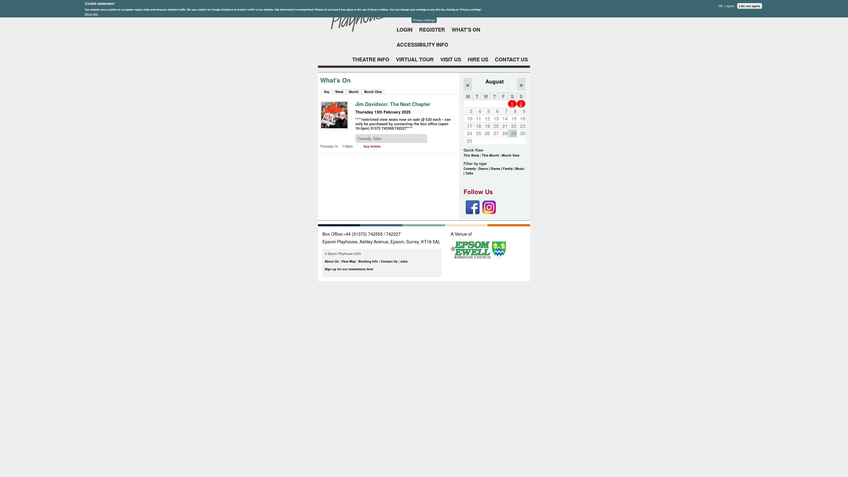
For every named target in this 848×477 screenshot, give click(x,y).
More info (91, 14)
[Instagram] (489, 213)
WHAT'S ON (466, 29)
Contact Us (389, 261)
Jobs (404, 261)
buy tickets (372, 146)
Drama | (497, 168)
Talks (469, 173)
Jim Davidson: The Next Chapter (392, 104)
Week (339, 91)
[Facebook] (473, 213)
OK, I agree (726, 6)
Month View (373, 91)
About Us (332, 261)
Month (354, 91)
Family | (509, 168)
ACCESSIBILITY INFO (422, 44)
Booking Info (368, 261)
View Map (349, 261)
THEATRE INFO (370, 59)
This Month (490, 155)
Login (405, 29)
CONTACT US (511, 59)
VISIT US (450, 59)
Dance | (485, 168)
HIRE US (478, 59)
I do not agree (749, 6)
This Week (471, 155)
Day (328, 91)
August (494, 81)
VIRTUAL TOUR (415, 59)
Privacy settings (424, 20)
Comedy (470, 168)
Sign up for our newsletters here (349, 269)
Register (432, 29)
